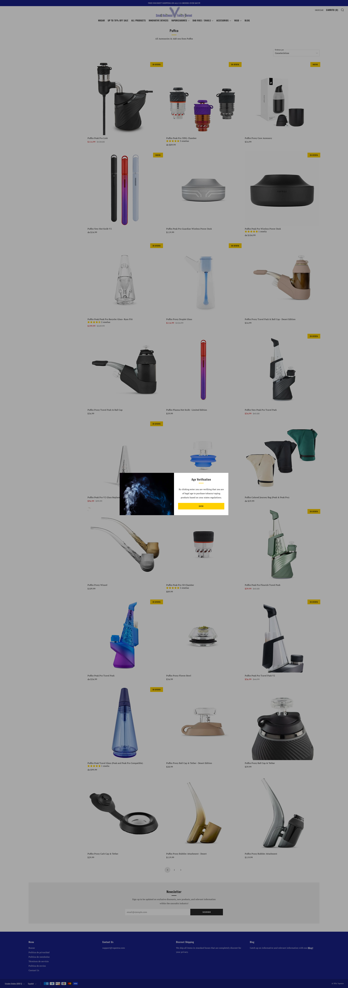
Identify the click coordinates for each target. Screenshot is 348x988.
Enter (201, 506)
